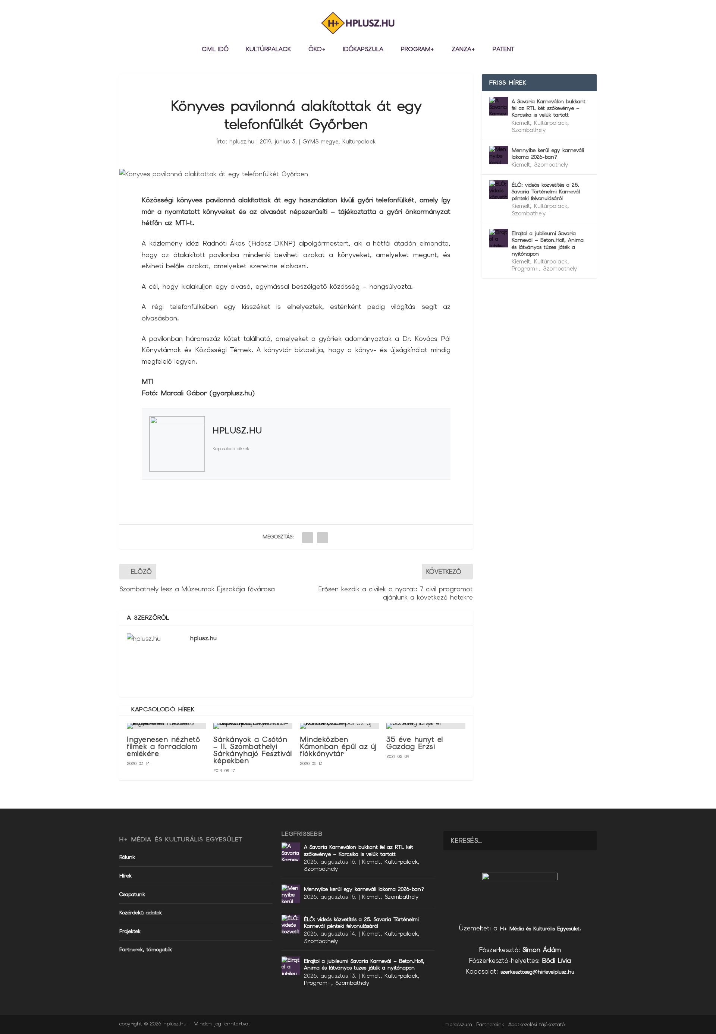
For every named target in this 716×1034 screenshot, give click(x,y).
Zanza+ (463, 49)
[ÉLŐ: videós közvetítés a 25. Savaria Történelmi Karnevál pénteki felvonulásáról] (498, 189)
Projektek (130, 931)
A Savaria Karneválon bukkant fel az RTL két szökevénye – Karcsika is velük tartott (548, 108)
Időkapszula (363, 49)
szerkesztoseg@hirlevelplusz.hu (537, 971)
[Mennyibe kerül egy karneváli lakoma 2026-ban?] (498, 155)
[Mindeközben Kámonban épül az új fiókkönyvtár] (339, 726)
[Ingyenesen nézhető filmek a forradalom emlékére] (166, 726)
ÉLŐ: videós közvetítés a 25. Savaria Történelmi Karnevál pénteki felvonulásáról (546, 191)
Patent (503, 49)
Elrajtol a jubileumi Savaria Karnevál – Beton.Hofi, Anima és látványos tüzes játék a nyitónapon (548, 243)
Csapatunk (132, 894)
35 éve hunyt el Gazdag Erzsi (414, 743)
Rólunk (127, 857)
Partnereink (490, 1024)
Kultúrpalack (268, 49)
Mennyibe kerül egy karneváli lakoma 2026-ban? (548, 153)
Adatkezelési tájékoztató (536, 1024)
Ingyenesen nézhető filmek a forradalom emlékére (163, 746)
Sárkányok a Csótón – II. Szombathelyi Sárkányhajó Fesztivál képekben (252, 750)
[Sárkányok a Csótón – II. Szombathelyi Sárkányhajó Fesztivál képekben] (252, 726)
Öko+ (317, 49)
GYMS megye (320, 141)
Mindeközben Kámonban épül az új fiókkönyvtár (338, 746)
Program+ (417, 49)
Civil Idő (215, 49)
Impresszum (457, 1024)
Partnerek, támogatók (145, 949)
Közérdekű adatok (140, 912)
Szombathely (529, 130)
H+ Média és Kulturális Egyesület (540, 928)
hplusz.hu (241, 141)
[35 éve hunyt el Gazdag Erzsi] (425, 726)
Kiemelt (521, 123)
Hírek (125, 875)
